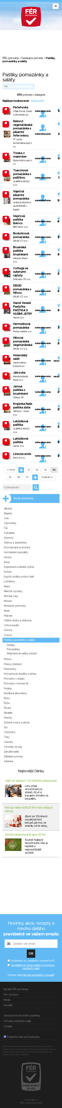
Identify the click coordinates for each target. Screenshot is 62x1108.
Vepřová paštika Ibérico (19, 220)
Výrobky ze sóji (12, 747)
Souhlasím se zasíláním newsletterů (33, 960)
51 (29, 470)
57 (27, 477)
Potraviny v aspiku (14, 678)
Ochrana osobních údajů (17, 1021)
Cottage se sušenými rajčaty (20, 272)
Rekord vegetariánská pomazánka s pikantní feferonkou (22, 128)
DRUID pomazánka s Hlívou (22, 289)
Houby (7, 557)
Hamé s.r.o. (18, 318)
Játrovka (19, 372)
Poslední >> (47, 477)
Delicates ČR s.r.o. (22, 279)
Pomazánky (13, 649)
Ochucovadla (11, 625)
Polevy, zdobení (12, 664)
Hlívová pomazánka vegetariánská (22, 341)
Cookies (7, 1026)
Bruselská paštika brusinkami (20, 251)
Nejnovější (37, 101)
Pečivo (7, 659)
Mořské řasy (11, 596)
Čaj (5, 528)
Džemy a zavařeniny (15, 542)
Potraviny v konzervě (16, 683)
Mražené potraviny (15, 606)
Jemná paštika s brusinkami (20, 390)
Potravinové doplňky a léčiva (20, 674)
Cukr (6, 518)
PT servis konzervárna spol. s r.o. (22, 143)
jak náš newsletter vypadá (38, 975)
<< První (11, 470)
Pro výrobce (10, 994)
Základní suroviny (13, 756)
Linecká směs (22, 454)
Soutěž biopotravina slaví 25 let (25, 834)
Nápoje (8, 615)
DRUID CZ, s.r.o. (20, 297)
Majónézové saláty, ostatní (22, 653)
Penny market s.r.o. (22, 331)
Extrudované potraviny (17, 547)
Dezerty (8, 537)
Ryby (7, 698)
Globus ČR (18, 397)
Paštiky (11, 645)
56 (18, 477)
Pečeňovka (20, 107)
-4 (6, 235)
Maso (7, 586)
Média (6, 1000)
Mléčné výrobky (13, 591)
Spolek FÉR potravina (15, 989)
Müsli (6, 611)
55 (10, 477)
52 (37, 470)
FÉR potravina (10, 58)
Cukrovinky (10, 523)
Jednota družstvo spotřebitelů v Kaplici (22, 206)
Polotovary (10, 669)
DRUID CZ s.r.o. (20, 241)
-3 (6, 109)
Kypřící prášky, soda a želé (19, 576)
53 (45, 470)
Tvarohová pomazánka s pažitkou (22, 174)
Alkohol (8, 508)
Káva (6, 562)
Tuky (6, 737)
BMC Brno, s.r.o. (20, 227)
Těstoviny (9, 732)
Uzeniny (8, 742)
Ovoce (8, 635)
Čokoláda (9, 533)
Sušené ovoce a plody (16, 722)
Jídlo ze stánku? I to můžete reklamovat (31, 780)
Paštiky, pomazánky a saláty (19, 640)
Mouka (7, 601)
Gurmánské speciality (16, 552)
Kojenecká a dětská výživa (19, 567)
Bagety (8, 513)
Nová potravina (23, 498)
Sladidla (8, 713)
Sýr (6, 727)
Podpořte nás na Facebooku (23, 1037)
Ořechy (8, 630)
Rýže (7, 703)
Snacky (8, 717)
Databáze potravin (32, 58)
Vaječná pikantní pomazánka (21, 195)
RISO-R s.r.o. (19, 458)
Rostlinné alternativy (15, 693)
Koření (7, 572)
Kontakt (8, 1005)
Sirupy (7, 708)
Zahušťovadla (11, 751)
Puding (7, 688)
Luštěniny (9, 581)
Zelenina (8, 761)
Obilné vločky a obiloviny (18, 620)
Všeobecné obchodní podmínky (21, 1015)
